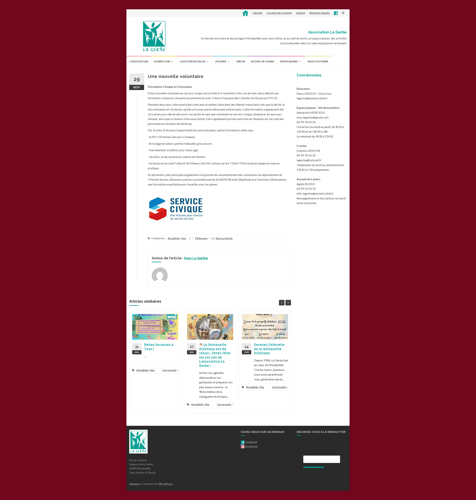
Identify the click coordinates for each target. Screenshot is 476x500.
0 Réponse (201, 238)
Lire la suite (169, 370)
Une (183, 238)
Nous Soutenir (318, 61)
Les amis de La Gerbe (279, 13)
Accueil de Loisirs (262, 61)
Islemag (134, 483)
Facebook (251, 441)
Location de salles (192, 61)
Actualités (174, 238)
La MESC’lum (162, 61)
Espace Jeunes (289, 61)
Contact (300, 13)
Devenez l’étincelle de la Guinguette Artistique (269, 349)
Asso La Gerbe (224, 238)
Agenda (257, 13)
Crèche (240, 61)
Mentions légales (319, 13)
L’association (138, 61)
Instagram (251, 446)
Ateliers (220, 61)
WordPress (166, 483)
